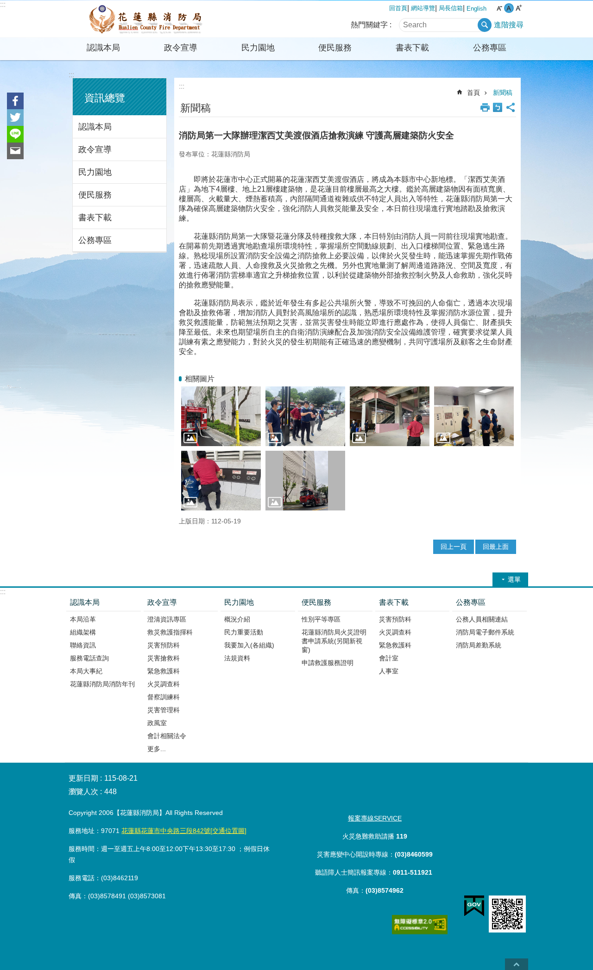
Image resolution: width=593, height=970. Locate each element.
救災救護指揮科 (170, 632)
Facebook (15, 101)
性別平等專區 (321, 619)
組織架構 (83, 632)
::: (3, 4)
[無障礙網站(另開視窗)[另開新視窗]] (420, 932)
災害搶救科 (163, 658)
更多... (156, 748)
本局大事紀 (86, 671)
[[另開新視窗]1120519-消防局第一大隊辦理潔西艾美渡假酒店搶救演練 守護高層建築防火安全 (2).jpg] (389, 416)
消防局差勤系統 (478, 645)
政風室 (157, 723)
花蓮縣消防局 (146, 18)
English (476, 8)
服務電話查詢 (89, 658)
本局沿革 (83, 619)
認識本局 (103, 47)
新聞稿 (502, 92)
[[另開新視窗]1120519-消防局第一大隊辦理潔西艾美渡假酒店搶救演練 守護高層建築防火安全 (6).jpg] (221, 416)
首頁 (473, 92)
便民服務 (335, 47)
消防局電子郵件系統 (485, 632)
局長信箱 (451, 8)
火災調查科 (163, 684)
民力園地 (258, 47)
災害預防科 (163, 645)
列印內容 (485, 107)
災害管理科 (163, 710)
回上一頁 (454, 546)
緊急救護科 (163, 671)
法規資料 (237, 658)
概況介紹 (237, 619)
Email (15, 151)
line (15, 134)
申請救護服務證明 (327, 662)
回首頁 (398, 8)
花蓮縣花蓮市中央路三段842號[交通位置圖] (183, 830)
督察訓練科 (163, 697)
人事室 (388, 671)
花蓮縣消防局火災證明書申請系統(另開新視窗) (334, 640)
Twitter (15, 117)
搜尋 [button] (485, 25)
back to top (516, 964)
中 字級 (509, 8)
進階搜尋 (509, 25)
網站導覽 (423, 8)
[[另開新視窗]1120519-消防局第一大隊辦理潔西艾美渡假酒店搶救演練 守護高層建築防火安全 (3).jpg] (474, 416)
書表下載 (412, 47)
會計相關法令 (166, 736)
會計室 (388, 658)
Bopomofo (497, 107)
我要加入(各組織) (249, 645)
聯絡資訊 (83, 645)
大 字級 (519, 8)
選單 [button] (514, 579)
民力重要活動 (243, 632)
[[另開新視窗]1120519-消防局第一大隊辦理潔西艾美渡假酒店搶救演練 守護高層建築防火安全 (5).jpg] (305, 480)
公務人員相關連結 (482, 619)
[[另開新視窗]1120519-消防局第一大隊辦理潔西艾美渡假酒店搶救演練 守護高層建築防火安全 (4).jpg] (221, 480)
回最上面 (496, 546)
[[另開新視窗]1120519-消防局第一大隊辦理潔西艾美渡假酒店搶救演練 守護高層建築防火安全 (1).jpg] (305, 416)
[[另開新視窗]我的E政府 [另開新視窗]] (474, 906)
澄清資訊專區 (166, 619)
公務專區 (489, 47)
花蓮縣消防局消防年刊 (102, 684)
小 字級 (499, 8)
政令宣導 (180, 47)
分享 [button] (510, 107)
